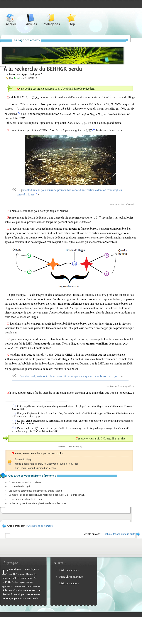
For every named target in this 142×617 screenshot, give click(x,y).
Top (72, 18)
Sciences (61, 447)
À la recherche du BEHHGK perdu (43, 69)
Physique (77, 447)
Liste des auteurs (69, 583)
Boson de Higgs (23, 459)
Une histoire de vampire (40, 525)
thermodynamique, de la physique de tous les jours (37, 503)
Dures (69, 447)
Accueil (11, 18)
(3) (93, 129)
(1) (110, 96)
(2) (18, 113)
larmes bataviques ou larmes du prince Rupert (35, 490)
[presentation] (97, 217)
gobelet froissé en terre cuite (118, 534)
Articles (31, 18)
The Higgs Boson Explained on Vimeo (35, 468)
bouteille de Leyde (20, 486)
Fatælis (18, 78)
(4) (80, 367)
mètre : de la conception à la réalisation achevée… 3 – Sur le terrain (46, 494)
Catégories (52, 18)
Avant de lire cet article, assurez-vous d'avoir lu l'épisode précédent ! (56, 88)
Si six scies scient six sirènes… (26, 482)
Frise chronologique (71, 576)
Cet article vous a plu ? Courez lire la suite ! (101, 438)
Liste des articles (69, 570)
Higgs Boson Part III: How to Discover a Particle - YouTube (46, 463)
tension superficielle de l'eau (25, 499)
